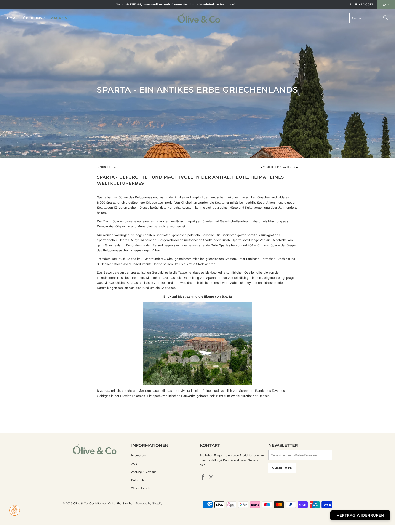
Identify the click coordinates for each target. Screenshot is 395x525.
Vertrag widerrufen (360, 515)
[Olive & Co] (198, 17)
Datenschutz (139, 480)
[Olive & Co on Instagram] (211, 477)
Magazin (58, 18)
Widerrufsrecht (140, 488)
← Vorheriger (269, 167)
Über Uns (33, 18)
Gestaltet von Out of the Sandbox (111, 503)
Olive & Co (80, 503)
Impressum (138, 455)
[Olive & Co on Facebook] (203, 477)
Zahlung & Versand (143, 472)
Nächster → (290, 167)
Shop (10, 18)
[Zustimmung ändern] (14, 510)
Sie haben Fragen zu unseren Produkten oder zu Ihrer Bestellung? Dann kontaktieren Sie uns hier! (232, 460)
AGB (134, 463)
